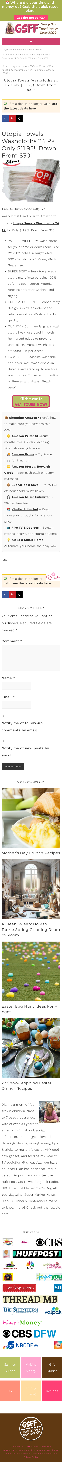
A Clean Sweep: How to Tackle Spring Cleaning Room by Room (31, 929)
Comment (12, 641)
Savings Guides (10, 1368)
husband (27, 1130)
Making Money (31, 1368)
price (8, 521)
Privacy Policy (31, 1457)
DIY (10, 1391)
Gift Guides (52, 1368)
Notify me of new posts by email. (25, 751)
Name (8, 678)
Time (5, 209)
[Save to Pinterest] (12, 118)
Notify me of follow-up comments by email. (22, 726)
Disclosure (16, 69)
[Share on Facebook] (5, 118)
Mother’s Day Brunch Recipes (31, 853)
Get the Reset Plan (31, 17)
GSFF (31, 28)
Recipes (52, 1391)
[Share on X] (19, 118)
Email (8, 697)
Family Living (31, 1391)
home (25, 247)
